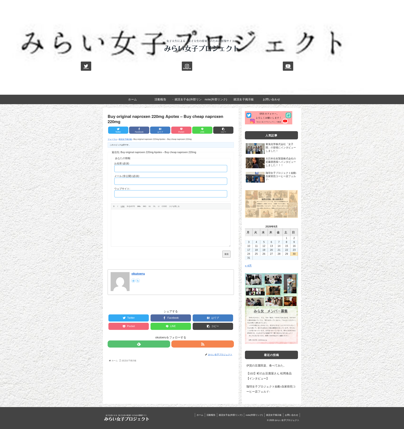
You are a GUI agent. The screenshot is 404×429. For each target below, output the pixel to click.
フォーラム (112, 139)
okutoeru (138, 273)
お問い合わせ (291, 415)
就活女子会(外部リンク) (230, 415)
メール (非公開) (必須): (127, 176)
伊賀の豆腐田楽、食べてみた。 (266, 365)
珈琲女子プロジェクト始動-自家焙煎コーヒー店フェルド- (271, 389)
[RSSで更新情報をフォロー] (138, 281)
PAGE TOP (392, 413)
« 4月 (248, 265)
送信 (226, 254)
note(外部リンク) (254, 415)
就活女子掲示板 (125, 139)
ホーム (200, 415)
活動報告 (211, 415)
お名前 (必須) (121, 163)
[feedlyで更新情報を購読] (133, 281)
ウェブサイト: (122, 188)
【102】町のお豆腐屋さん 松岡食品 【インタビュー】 (269, 376)
